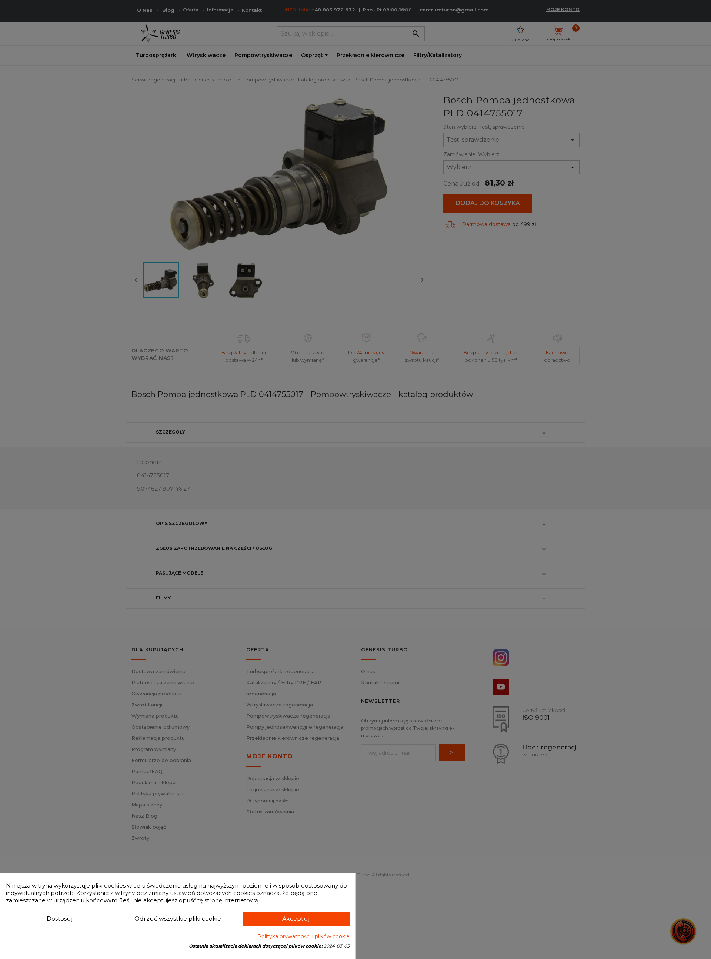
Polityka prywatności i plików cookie (303, 936)
